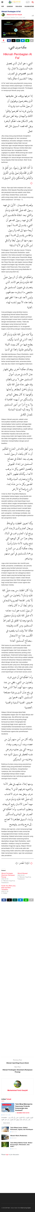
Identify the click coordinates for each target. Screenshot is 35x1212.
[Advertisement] (17, 979)
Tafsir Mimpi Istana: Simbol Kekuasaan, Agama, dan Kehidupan (21, 1128)
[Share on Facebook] (9, 40)
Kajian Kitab (29, 6)
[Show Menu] (2, 2)
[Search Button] (33, 2)
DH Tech (7, 1207)
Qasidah (10, 6)
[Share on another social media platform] (32, 40)
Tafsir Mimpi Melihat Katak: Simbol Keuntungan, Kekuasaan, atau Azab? (21, 1144)
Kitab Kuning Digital (26, 1207)
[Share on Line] (27, 40)
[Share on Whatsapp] (18, 40)
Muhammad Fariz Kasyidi (14, 14)
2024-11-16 (13, 1148)
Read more (7, 1123)
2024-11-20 (5, 1114)
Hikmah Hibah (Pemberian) (18, 1135)
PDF (2, 6)
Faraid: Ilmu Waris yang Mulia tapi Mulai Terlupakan (8, 887)
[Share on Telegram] (23, 40)
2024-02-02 (7, 17)
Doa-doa (19, 6)
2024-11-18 (13, 1131)
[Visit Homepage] (14, 2)
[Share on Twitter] (13, 40)
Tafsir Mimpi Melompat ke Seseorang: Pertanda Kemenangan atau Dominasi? (23, 1107)
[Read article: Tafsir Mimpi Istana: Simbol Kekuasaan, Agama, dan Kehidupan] (5, 1129)
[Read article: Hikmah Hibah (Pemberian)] (5, 1137)
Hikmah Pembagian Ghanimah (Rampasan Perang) (8, 875)
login (7, 1154)
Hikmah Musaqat (23, 873)
